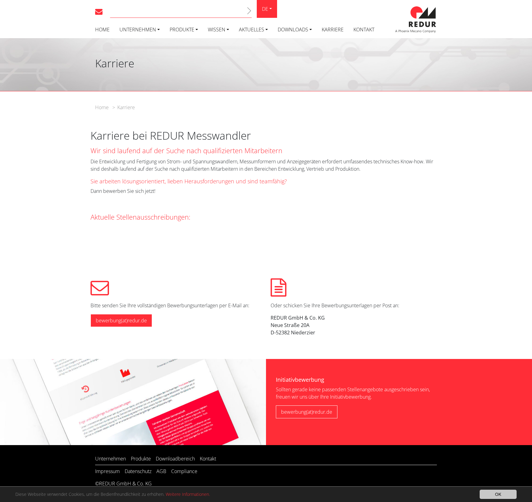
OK (498, 494)
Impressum (107, 471)
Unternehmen (137, 29)
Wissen (216, 29)
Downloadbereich (175, 458)
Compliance (184, 471)
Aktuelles (251, 29)
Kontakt (363, 29)
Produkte (182, 29)
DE (265, 9)
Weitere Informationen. (188, 494)
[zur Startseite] (415, 18)
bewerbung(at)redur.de (121, 320)
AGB (161, 471)
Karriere (333, 29)
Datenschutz (138, 471)
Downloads (293, 29)
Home (102, 29)
